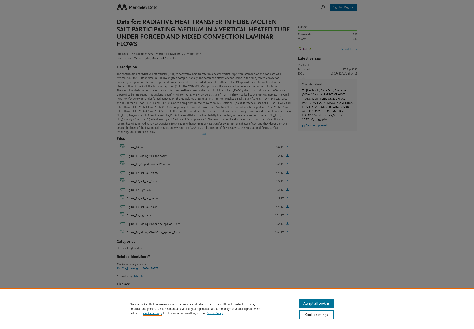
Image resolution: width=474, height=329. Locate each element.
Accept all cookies (316, 303)
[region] (237, 308)
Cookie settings (152, 313)
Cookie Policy (215, 313)
